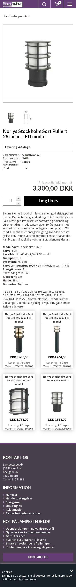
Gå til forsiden (16, 536)
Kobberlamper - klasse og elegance (30, 547)
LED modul (44, 254)
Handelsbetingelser (19, 498)
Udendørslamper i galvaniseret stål (30, 528)
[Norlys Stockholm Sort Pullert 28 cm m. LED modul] (11, 118)
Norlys (25, 162)
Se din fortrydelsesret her (23, 513)
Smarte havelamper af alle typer (28, 543)
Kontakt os (38, 557)
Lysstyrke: (10, 262)
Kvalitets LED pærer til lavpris (26, 540)
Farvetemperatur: (15, 265)
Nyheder (11, 495)
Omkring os (14, 506)
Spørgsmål (13, 502)
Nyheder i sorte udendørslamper (28, 532)
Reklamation (14, 509)
